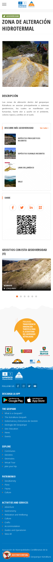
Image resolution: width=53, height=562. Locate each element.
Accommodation (12, 526)
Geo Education (11, 428)
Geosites (9, 454)
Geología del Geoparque (16, 424)
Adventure (9, 507)
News (7, 432)
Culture (8, 492)
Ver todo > (44, 128)
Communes (10, 451)
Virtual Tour (10, 462)
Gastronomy (10, 511)
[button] (17, 296)
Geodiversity (10, 481)
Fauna (7, 488)
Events (8, 436)
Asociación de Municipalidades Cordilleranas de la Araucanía (24, 551)
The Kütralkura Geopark (15, 417)
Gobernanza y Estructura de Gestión (21, 421)
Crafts (7, 522)
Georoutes (9, 458)
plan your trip (11, 466)
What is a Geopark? (13, 413)
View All (8, 534)
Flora (7, 484)
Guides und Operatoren (15, 530)
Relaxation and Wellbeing (16, 514)
